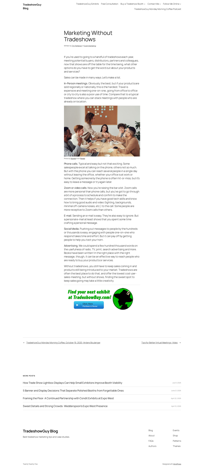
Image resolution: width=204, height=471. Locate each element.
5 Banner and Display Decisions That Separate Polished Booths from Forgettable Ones (73, 390)
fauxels (73, 158)
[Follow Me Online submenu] (180, 3)
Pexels (82, 158)
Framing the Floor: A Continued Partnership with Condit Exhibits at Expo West (68, 398)
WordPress (177, 464)
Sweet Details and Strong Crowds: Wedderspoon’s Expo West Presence (65, 406)
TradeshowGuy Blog (40, 431)
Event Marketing (90, 46)
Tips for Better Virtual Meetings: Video (159, 342)
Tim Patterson (77, 46)
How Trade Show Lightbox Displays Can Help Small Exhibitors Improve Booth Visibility (72, 382)
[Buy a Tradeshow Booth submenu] (144, 3)
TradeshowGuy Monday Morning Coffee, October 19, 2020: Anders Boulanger (63, 342)
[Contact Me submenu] (160, 3)
